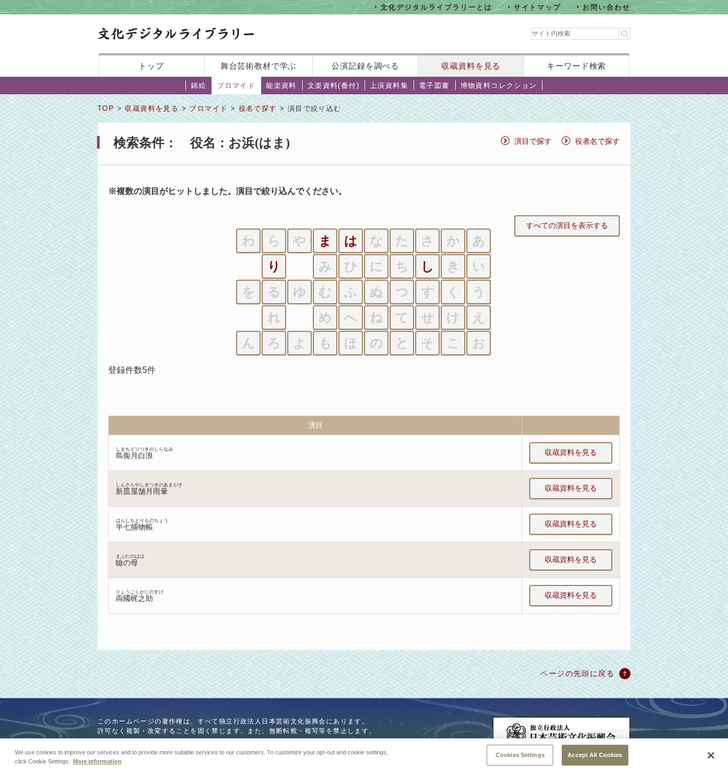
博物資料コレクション (498, 85)
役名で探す (258, 108)
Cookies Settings (520, 754)
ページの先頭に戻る (577, 673)
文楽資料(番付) (333, 85)
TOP (106, 108)
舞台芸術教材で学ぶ (259, 65)
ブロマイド (236, 85)
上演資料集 (389, 85)
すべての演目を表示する (567, 225)
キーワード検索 (576, 65)
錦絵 (198, 85)
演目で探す (533, 141)
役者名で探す (597, 141)
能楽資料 (281, 85)
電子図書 (434, 85)
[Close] (711, 755)
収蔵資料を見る (470, 65)
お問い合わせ (606, 7)
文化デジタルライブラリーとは (436, 7)
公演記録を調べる (365, 65)
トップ (151, 65)
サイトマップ (538, 7)
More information (97, 761)
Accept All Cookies (595, 754)
